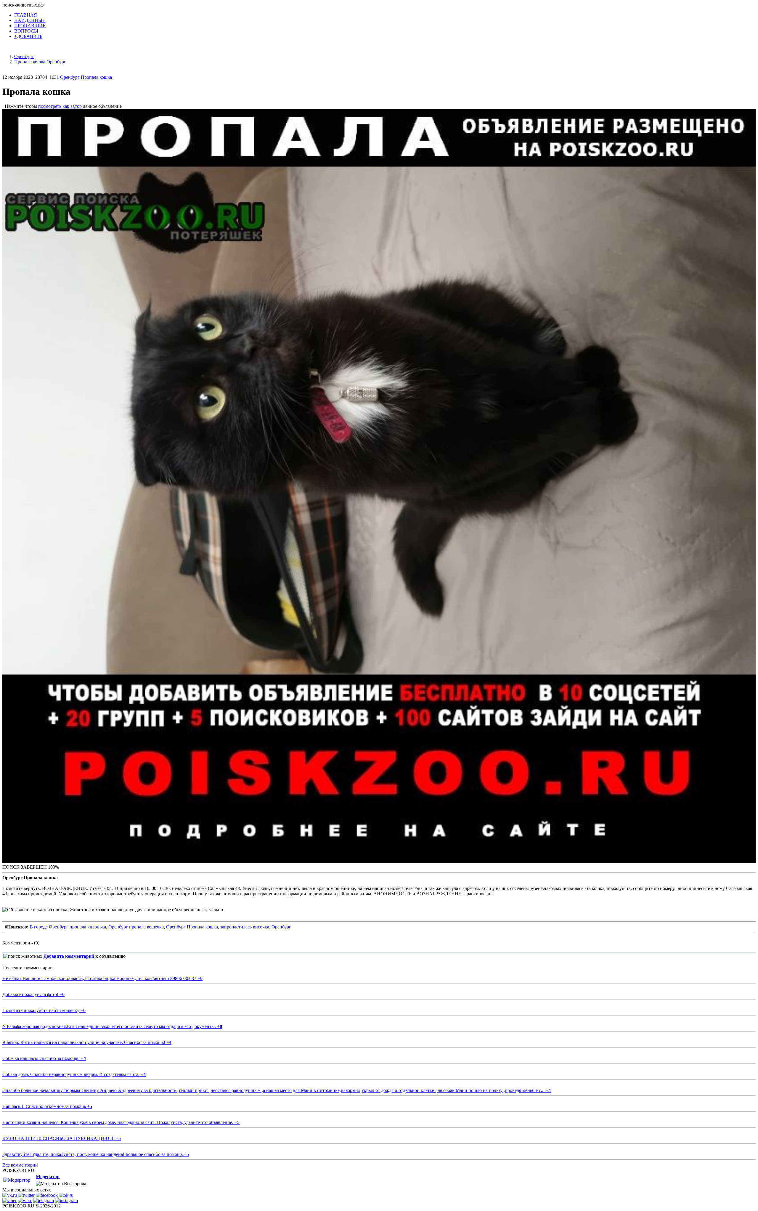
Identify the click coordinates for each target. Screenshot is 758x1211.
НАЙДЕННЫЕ (29, 20)
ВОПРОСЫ (26, 30)
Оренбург (281, 926)
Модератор (48, 1176)
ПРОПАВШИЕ (30, 25)
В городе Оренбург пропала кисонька (68, 926)
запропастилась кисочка (244, 926)
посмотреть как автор (60, 106)
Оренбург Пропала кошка (86, 77)
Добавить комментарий (69, 956)
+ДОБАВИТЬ (28, 36)
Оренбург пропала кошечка (136, 926)
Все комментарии (20, 1164)
